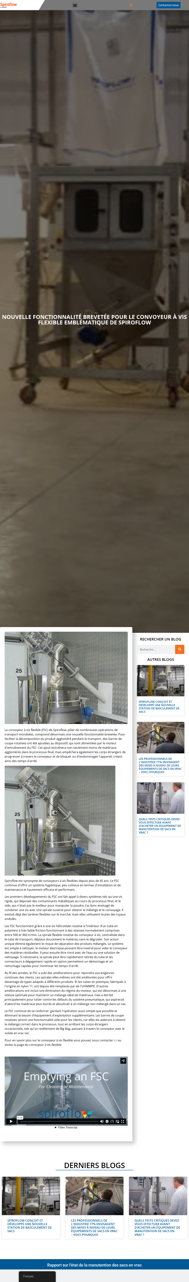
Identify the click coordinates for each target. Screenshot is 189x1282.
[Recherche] (179, 649)
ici (115, 1040)
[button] (75, 5)
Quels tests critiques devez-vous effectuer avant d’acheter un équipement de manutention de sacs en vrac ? (160, 825)
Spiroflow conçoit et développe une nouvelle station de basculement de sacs (159, 706)
